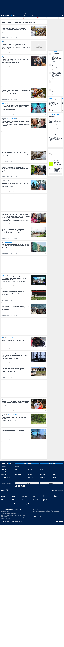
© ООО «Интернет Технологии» (17, 521)
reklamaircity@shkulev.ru (51, 510)
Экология (53, 474)
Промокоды (15, 13)
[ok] (24, 486)
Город (16, 472)
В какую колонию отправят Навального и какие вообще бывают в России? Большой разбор (16, 182)
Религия (41, 479)
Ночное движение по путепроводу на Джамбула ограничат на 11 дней (13, 230)
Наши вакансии (4, 472)
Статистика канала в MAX (5, 477)
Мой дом (30, 474)
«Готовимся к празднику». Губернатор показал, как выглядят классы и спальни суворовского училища (16, 246)
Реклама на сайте (4, 469)
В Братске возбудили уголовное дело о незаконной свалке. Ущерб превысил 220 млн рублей (15, 30)
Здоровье (17, 479)
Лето (29, 472)
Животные (17, 477)
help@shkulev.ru (7, 518)
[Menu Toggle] (1, 15)
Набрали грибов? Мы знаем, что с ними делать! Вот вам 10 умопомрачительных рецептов (16, 91)
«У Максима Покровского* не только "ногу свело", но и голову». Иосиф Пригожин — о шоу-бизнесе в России (16, 121)
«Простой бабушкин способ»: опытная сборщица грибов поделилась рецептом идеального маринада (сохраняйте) (14, 44)
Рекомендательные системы (37, 516)
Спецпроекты (53, 477)
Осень (41, 471)
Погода (24, 13)
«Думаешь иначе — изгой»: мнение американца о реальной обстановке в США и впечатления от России (15, 403)
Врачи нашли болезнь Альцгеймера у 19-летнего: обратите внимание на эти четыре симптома (14, 355)
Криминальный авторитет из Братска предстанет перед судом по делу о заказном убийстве (15, 293)
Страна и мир (53, 472)
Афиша (35, 13)
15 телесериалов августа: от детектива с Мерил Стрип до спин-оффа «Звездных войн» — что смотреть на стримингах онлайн (16, 106)
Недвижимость (9, 13)
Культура (30, 471)
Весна (16, 471)
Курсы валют (43, 13)
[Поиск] (57, 15)
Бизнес (16, 469)
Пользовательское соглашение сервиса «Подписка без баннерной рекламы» (44, 517)
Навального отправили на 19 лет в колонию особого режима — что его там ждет (15, 431)
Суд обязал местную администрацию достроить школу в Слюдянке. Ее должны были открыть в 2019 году (14, 370)
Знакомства (20, 13)
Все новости (3, 13)
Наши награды (3, 471)
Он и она (41, 469)
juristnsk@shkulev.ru (24, 517)
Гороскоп (38, 13)
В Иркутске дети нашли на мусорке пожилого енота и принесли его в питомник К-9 (15, 339)
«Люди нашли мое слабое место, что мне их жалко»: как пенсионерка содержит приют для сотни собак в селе (16, 59)
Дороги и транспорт (18, 474)
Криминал (30, 469)
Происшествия (42, 474)
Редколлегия (49, 13)
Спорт (52, 469)
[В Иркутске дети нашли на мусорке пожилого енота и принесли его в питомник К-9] (38, 342)
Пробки (32, 15)
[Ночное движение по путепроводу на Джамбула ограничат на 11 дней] (38, 232)
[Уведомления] (60, 15)
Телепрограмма (30, 13)
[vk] (19, 486)
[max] (22, 486)
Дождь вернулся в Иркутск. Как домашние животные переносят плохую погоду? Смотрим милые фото (16, 154)
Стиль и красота (54, 471)
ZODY (53, 13)
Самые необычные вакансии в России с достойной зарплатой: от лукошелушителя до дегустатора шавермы (15, 169)
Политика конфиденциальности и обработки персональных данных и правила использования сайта (47, 519)
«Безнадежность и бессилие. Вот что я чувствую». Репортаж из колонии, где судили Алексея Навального (15, 278)
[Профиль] (62, 15)
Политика (41, 472)
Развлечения (42, 477)
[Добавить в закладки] (45, 37)
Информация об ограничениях (37, 513)
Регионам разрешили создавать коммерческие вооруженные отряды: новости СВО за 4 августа (16, 417)
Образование (30, 479)
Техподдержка (3, 474)
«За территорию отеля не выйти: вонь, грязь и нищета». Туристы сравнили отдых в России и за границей (15, 308)
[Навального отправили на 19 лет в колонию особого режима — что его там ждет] (38, 434)
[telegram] (16, 486)
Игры (56, 13)
